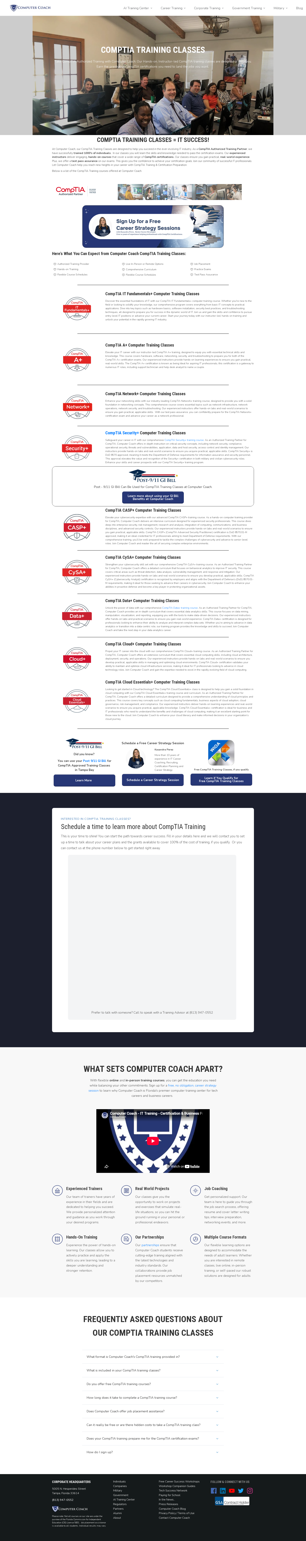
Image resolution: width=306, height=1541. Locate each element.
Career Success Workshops (182, 1481)
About (117, 1518)
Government (120, 1495)
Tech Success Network (173, 1491)
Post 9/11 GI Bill (94, 761)
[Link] (214, 1491)
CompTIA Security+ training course (184, 440)
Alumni (117, 1513)
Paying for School (169, 1495)
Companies (120, 1486)
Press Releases (168, 1504)
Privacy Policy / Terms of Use (176, 1513)
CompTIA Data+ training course (180, 608)
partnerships (150, 1245)
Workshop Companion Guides (177, 1486)
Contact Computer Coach (174, 1518)
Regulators (120, 1504)
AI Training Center (124, 1500)
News (170, 1500)
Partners (118, 1509)
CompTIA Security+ (122, 432)
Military (117, 1491)
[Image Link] (30, 8)
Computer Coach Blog (172, 1509)
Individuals (119, 1481)
